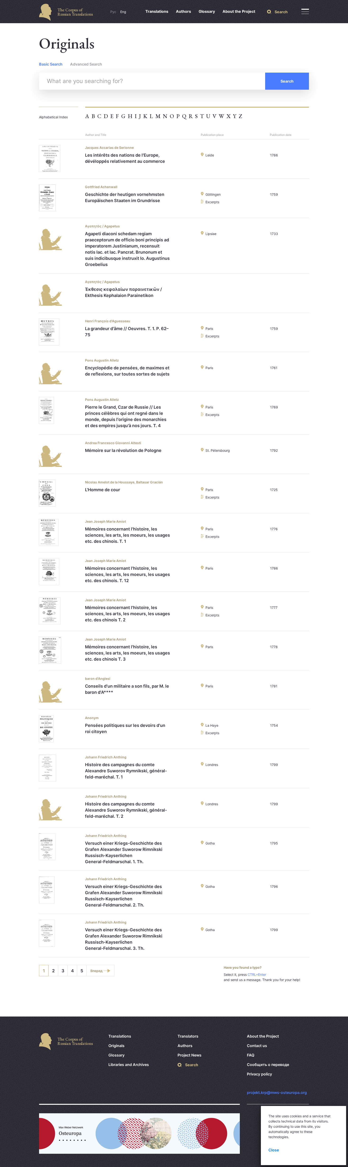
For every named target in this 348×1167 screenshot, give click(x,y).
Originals (116, 1045)
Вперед (96, 971)
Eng (123, 12)
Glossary (207, 11)
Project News (189, 1055)
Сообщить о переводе (268, 1064)
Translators (188, 1036)
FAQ (250, 1055)
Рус (113, 12)
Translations (156, 11)
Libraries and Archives (128, 1064)
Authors (183, 11)
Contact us (257, 1045)
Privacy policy (259, 1074)
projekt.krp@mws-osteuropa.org (277, 1092)
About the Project (239, 11)
